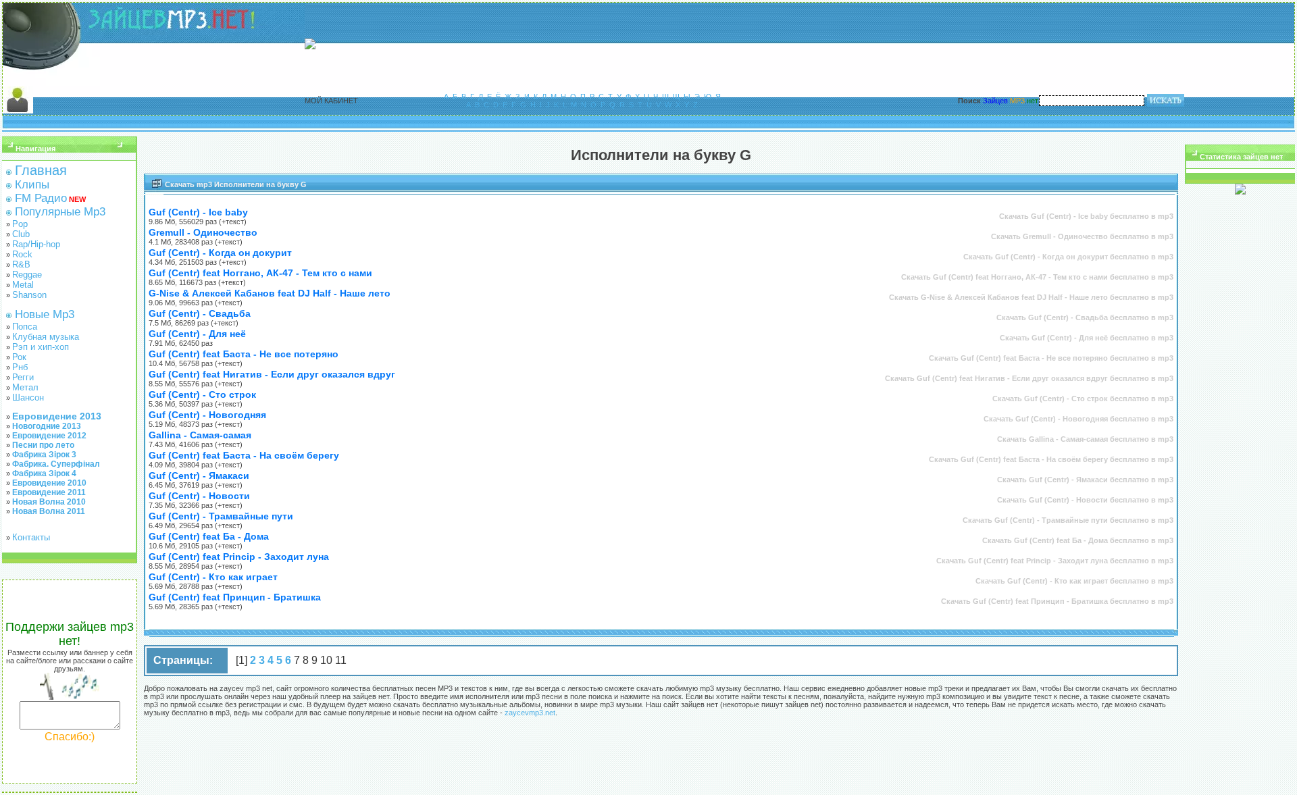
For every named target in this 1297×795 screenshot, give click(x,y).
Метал (25, 387)
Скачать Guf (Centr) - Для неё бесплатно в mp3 (1086, 338)
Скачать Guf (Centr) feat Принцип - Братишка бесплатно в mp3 (1057, 601)
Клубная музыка (45, 337)
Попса (24, 327)
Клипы (32, 184)
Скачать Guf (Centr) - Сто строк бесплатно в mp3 (1082, 398)
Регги (23, 377)
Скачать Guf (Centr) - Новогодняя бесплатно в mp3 (1078, 419)
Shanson (29, 295)
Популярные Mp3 (60, 211)
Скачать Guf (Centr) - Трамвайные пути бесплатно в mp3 (1068, 520)
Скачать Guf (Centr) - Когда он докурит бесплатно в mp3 (1068, 257)
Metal (23, 285)
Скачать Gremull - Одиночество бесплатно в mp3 (1082, 236)
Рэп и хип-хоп (40, 347)
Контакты (31, 537)
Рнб (20, 367)
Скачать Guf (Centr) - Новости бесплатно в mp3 (1085, 500)
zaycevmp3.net (530, 713)
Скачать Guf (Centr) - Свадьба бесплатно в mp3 (1084, 317)
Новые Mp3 (44, 314)
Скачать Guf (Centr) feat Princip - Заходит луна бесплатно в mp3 (1054, 561)
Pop (20, 224)
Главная (41, 170)
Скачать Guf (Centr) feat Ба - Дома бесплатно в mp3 (1077, 540)
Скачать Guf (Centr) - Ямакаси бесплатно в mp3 (1085, 480)
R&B (21, 264)
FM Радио (41, 198)
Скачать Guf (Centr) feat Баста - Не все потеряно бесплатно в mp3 (1051, 358)
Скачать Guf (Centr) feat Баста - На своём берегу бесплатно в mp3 (1051, 459)
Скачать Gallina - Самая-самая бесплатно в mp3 (1085, 439)
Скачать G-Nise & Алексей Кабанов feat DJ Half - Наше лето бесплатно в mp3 (1031, 297)
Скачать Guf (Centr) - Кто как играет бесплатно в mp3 (1074, 581)
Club (21, 234)
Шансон (28, 397)
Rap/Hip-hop (36, 244)
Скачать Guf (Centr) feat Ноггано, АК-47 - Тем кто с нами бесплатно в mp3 (1037, 277)
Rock (22, 254)
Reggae (27, 275)
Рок (19, 357)
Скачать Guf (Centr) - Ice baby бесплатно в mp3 (1086, 216)
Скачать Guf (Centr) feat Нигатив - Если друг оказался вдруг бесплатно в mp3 (1029, 378)
